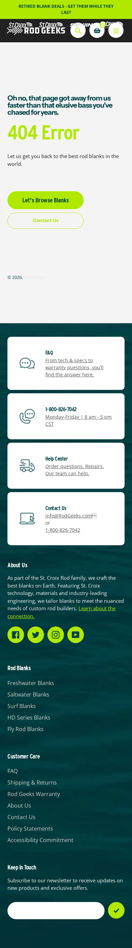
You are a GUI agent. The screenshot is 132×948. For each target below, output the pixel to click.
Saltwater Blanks (28, 694)
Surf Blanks (21, 706)
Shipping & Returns (32, 782)
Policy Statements (30, 828)
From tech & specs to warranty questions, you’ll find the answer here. (74, 367)
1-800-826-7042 (62, 530)
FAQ (12, 771)
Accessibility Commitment (40, 840)
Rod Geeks (34, 277)
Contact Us (21, 817)
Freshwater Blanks (30, 683)
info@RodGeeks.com (68, 515)
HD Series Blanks (28, 717)
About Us (19, 805)
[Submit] (116, 910)
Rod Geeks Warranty (33, 794)
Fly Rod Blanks (25, 729)
